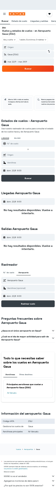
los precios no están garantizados (15, 469)
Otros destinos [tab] (25, 374)
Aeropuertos (28, 449)
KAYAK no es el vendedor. (15, 476)
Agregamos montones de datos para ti (21, 481)
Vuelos (18, 449)
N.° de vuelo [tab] (8, 272)
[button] (4, 14)
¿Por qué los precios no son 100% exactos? (23, 485)
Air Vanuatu (11, 393)
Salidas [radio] (17, 138)
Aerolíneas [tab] (10, 374)
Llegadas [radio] (5, 138)
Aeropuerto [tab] (23, 272)
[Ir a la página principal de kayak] (17, 13)
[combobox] (30, 155)
